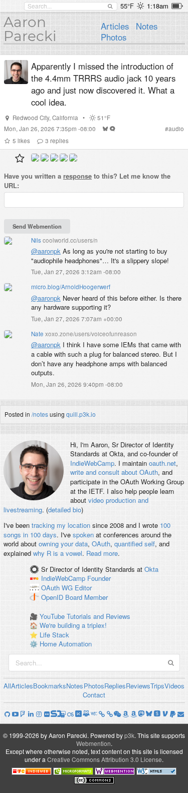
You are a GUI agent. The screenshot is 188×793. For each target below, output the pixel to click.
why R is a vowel (57, 553)
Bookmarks (49, 685)
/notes (40, 414)
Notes (146, 26)
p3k (129, 735)
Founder (99, 578)
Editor (83, 588)
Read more (102, 553)
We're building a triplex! (73, 625)
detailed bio (64, 509)
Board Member (86, 597)
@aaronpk (46, 298)
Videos (174, 685)
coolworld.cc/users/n (70, 240)
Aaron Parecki (30, 29)
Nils (36, 240)
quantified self (134, 543)
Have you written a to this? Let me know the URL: (87, 181)
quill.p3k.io (81, 414)
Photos (113, 37)
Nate (37, 334)
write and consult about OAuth (114, 472)
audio (176, 129)
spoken (83, 534)
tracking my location (61, 525)
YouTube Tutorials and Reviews (85, 616)
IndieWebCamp (92, 463)
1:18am (157, 6)
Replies (115, 685)
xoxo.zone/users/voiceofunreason (91, 334)
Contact (94, 694)
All (7, 685)
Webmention (93, 743)
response (77, 176)
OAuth (101, 543)
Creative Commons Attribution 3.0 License (104, 759)
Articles (115, 26)
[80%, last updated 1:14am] (177, 6)
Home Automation (66, 643)
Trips (157, 685)
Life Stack (54, 634)
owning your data (63, 543)
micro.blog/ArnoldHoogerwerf (70, 287)
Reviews (138, 685)
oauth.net (162, 463)
